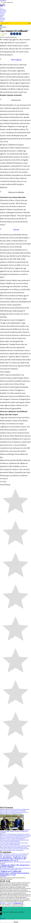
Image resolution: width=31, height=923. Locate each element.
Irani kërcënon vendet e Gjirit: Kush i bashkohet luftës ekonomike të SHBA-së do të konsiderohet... (14, 849)
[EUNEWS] (3, 876)
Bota (1, 16)
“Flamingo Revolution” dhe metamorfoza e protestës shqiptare (15, 866)
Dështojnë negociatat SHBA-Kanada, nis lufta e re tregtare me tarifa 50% (15, 831)
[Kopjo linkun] (20, 33)
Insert (16, 922)
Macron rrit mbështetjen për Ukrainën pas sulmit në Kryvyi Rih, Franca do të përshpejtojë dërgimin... (14, 837)
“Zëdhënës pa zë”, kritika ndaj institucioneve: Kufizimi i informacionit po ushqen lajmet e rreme (14, 873)
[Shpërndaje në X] (14, 33)
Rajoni (2, 15)
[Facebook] (0, 6)
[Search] (1, 29)
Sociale (2, 14)
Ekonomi (3, 12)
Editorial (2, 18)
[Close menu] (1, 7)
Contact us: (15, 903)
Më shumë (3, 903)
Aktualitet (3, 11)
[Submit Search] (29, 23)
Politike (2, 9)
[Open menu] (1, 25)
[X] (4, 6)
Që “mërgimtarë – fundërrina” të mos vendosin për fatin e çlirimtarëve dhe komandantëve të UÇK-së (13, 858)
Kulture (2, 19)
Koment (3, 919)
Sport (2, 21)
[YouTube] (2, 6)
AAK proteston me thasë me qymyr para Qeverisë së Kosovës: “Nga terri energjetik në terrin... (14, 813)
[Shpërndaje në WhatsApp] (17, 33)
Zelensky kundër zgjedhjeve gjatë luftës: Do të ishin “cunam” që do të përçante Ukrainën (14, 843)
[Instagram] (3, 6)
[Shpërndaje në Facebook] (11, 33)
